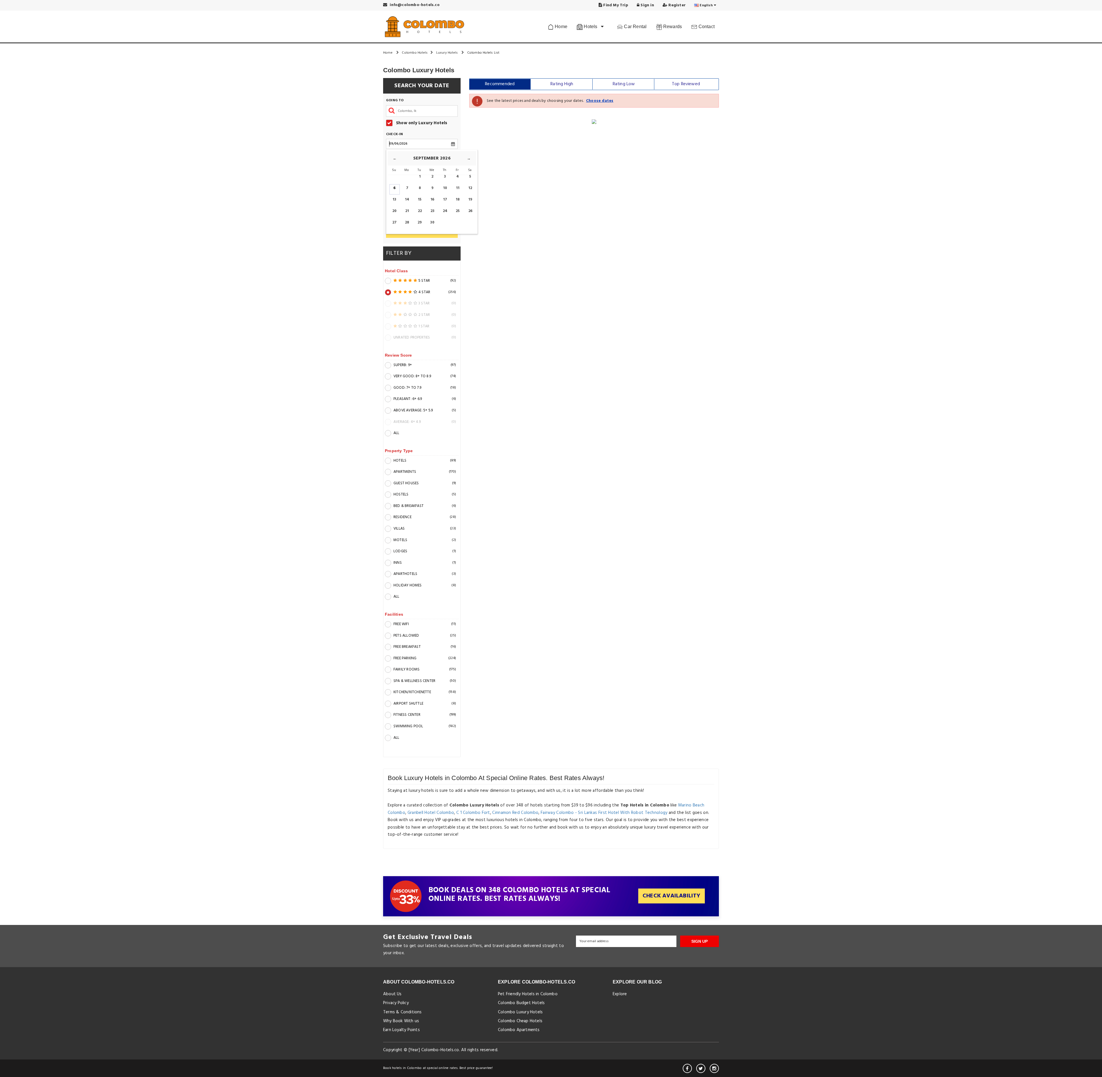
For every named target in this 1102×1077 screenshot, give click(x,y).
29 (420, 222)
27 (394, 222)
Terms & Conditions (402, 1012)
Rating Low (624, 84)
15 (420, 200)
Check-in (394, 134)
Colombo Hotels (415, 53)
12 (470, 188)
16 (432, 200)
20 (394, 211)
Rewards (672, 26)
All (396, 433)
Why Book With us (401, 1021)
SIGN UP (699, 941)
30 (432, 222)
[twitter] (700, 1068)
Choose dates (599, 101)
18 (458, 200)
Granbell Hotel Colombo (431, 812)
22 (420, 211)
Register (676, 5)
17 (445, 200)
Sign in (646, 5)
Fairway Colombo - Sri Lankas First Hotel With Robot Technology (604, 812)
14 (407, 200)
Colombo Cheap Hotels (520, 1021)
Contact (706, 26)
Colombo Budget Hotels (521, 1003)
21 (407, 211)
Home (560, 26)
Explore (620, 994)
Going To (395, 100)
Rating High (561, 84)
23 (432, 211)
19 (470, 200)
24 (445, 211)
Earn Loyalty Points (401, 1030)
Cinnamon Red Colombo (515, 812)
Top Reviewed (686, 84)
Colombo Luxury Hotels (520, 1012)
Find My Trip (615, 5)
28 (407, 222)
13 (394, 200)
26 (470, 211)
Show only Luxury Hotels (421, 123)
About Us (392, 994)
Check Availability (672, 896)
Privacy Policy (396, 1003)
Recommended (500, 84)
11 (457, 188)
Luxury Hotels (447, 53)
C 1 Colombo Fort (473, 812)
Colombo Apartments (519, 1030)
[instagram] (714, 1068)
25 (458, 211)
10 (445, 188)
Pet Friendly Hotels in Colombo (528, 994)
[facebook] (687, 1068)
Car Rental (635, 26)
